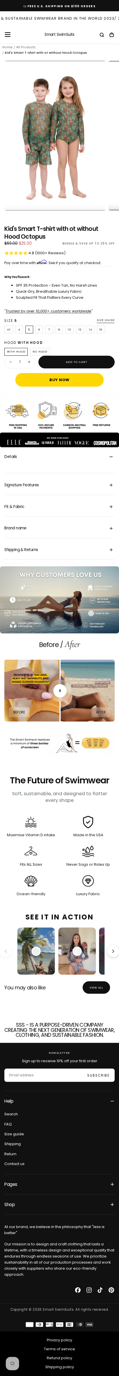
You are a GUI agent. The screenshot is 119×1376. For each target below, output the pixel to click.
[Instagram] (89, 1290)
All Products (26, 47)
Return (10, 1154)
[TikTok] (100, 1290)
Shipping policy (59, 1366)
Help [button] (8, 1101)
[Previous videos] (6, 951)
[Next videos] (113, 951)
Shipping (12, 1144)
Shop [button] (9, 1204)
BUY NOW (59, 380)
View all (96, 987)
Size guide (106, 320)
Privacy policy (59, 1340)
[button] (7, 34)
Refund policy (59, 1357)
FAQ (8, 1124)
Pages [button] (10, 1184)
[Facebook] (78, 1290)
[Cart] (111, 35)
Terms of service (59, 1349)
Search (11, 1114)
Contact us (14, 1164)
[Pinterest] (111, 1290)
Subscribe (98, 1075)
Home (7, 47)
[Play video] (36, 951)
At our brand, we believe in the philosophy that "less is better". (54, 1230)
